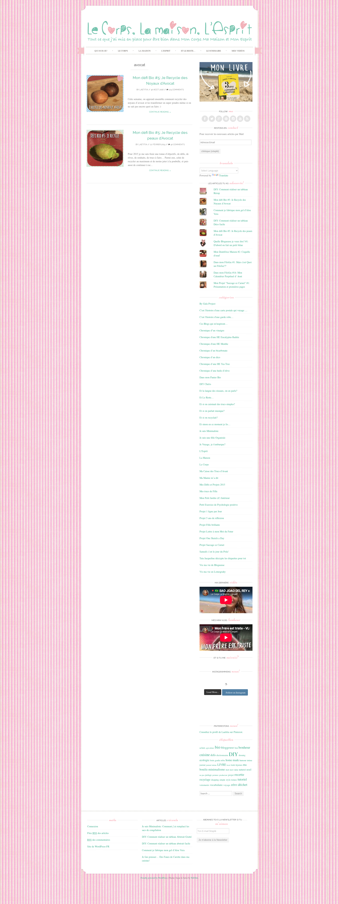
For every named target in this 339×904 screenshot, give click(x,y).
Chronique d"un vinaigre (212, 330)
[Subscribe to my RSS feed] (247, 119)
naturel (242, 769)
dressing (242, 755)
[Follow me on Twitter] (212, 119)
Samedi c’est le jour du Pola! (214, 551)
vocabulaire (216, 785)
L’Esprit (165, 50)
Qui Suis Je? (100, 50)
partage (208, 774)
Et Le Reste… (188, 50)
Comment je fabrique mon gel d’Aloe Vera (163, 850)
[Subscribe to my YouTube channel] (240, 119)
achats (202, 747)
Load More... (213, 692)
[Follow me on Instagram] (233, 119)
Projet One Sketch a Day (212, 538)
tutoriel (242, 779)
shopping (215, 779)
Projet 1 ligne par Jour (211, 511)
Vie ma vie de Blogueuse (212, 565)
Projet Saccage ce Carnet (212, 545)
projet (231, 774)
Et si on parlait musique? (212, 410)
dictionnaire (222, 755)
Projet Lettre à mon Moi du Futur (216, 531)
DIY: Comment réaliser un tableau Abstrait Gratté (167, 836)
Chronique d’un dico (210, 357)
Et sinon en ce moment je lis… (215, 424)
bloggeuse (227, 747)
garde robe (220, 760)
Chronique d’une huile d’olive (215, 370)
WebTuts (194, 877)
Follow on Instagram (235, 692)
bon (236, 747)
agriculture (210, 748)
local (228, 765)
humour (243, 760)
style (228, 779)
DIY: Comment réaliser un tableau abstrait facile (166, 843)
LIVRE (221, 765)
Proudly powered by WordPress (154, 877)
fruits (212, 760)
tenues (234, 779)
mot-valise (234, 769)
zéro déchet (239, 784)
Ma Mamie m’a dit (209, 478)
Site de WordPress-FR (98, 846)
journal (202, 765)
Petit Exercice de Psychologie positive (219, 504)
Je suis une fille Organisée (212, 437)
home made (232, 760)
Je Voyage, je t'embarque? (212, 444)
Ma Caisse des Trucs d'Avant (214, 471)
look (233, 764)
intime (249, 760)
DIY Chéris (205, 384)
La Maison (145, 50)
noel (248, 769)
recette (239, 774)
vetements (204, 785)
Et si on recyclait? (209, 417)
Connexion (92, 826)
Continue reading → (160, 112)
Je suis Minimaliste (209, 431)
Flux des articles (98, 833)
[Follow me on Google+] (219, 119)
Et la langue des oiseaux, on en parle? (218, 390)
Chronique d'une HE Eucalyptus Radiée (219, 337)
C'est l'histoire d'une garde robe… (216, 317)
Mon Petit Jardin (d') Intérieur (215, 498)
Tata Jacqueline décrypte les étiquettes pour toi (223, 558)
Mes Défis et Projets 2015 (212, 484)
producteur (223, 775)
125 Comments (176, 90)
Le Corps (123, 50)
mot (227, 769)
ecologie (204, 760)
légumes (239, 765)
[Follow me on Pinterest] (226, 119)
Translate (223, 175)
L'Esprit (204, 451)
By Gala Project (207, 303)
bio (217, 747)
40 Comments (177, 144)
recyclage (205, 779)
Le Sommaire (213, 50)
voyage (226, 785)
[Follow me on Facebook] (205, 119)
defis (213, 755)
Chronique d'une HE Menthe (214, 343)
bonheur (244, 747)
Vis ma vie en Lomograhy (213, 571)
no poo (202, 775)
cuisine (205, 754)
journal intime (211, 765)
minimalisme (216, 769)
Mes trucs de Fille (208, 491)
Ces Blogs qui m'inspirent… (214, 323)
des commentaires (98, 839)
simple (222, 779)
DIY (233, 754)
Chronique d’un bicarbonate (213, 350)
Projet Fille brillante (210, 524)
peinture (215, 775)
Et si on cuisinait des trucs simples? (217, 404)
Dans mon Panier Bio (210, 377)
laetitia (143, 90)
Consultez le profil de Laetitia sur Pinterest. (221, 732)
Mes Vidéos (238, 50)
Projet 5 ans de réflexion (212, 518)
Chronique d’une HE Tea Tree (215, 364)
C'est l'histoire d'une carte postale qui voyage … (223, 310)
